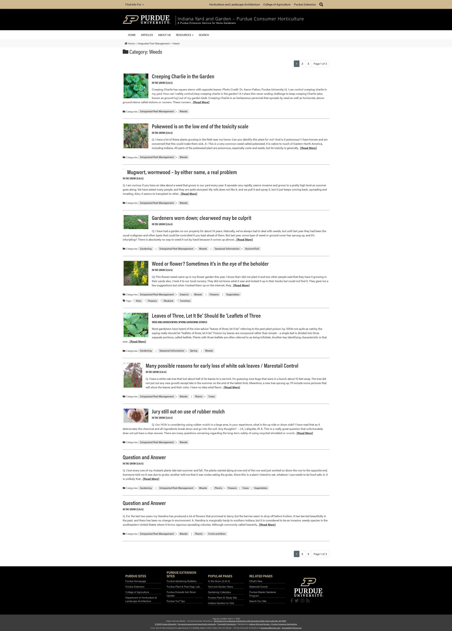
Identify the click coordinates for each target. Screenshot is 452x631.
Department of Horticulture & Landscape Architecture (141, 599)
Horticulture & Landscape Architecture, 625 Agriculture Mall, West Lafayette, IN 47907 (250, 621)
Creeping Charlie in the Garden (183, 76)
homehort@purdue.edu (270, 628)
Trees (211, 396)
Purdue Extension (305, 4)
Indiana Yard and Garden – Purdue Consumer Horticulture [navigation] (241, 19)
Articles (147, 35)
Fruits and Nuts (216, 533)
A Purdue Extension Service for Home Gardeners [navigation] (207, 23)
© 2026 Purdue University (165, 624)
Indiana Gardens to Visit (221, 603)
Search (204, 35)
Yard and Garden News (164, 322)
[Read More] (201, 102)
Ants (138, 300)
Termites (185, 300)
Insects (184, 294)
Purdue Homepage (135, 581)
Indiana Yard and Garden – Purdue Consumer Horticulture (273, 624)
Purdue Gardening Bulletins (182, 581)
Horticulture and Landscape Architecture (234, 4)
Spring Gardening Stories (192, 322)
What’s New (255, 581)
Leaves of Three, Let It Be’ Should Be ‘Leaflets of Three (206, 315)
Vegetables (232, 294)
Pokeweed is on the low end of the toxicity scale (200, 126)
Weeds (183, 111)
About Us (164, 35)
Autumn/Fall (252, 248)
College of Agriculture (276, 4)
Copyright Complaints (227, 624)
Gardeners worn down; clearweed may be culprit (201, 217)
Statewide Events (258, 586)
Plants (198, 396)
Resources (184, 35)
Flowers (214, 294)
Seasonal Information (227, 248)
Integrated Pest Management (157, 111)
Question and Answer (144, 457)
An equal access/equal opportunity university (197, 624)
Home (132, 35)
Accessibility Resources (292, 628)
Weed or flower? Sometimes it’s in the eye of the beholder (210, 263)
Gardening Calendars (219, 592)
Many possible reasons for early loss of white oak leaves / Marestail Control (222, 365)
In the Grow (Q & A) (162, 83)
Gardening (146, 248)
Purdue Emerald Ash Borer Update (181, 593)
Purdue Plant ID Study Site (222, 597)
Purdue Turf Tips (176, 601)
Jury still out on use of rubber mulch (188, 411)
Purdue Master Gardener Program (262, 593)
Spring (193, 350)
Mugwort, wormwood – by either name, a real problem (182, 172)
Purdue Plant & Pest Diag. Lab (183, 586)
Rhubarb (168, 300)
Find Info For (133, 4)
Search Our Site (257, 601)
